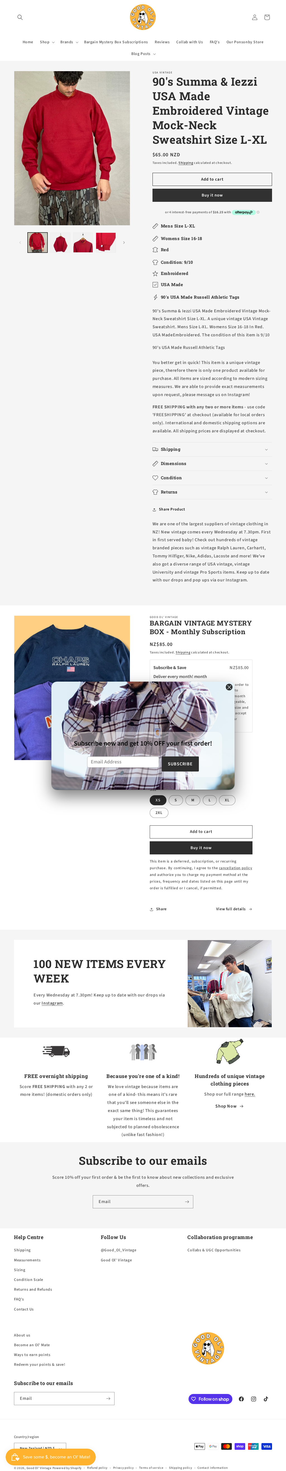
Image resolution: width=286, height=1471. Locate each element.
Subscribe (180, 764)
